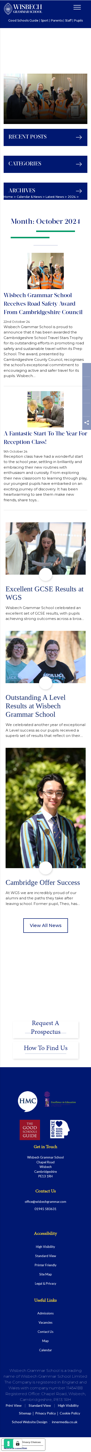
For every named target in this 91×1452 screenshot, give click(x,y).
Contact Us (45, 1332)
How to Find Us (45, 1048)
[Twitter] (86, 384)
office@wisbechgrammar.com (45, 1202)
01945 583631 (45, 1209)
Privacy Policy (45, 1413)
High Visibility (45, 1247)
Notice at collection (15, 1448)
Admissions (45, 1313)
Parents (57, 20)
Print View (14, 1405)
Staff (68, 20)
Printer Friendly (46, 1265)
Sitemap (25, 1413)
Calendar (45, 1350)
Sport (45, 20)
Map (45, 1341)
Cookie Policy (70, 1413)
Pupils (78, 20)
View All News (45, 925)
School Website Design (29, 1422)
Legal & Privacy (45, 1283)
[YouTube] (86, 411)
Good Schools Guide (23, 20)
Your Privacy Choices (28, 1442)
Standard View (45, 1256)
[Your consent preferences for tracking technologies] (17, 1443)
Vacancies (45, 1322)
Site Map (45, 1274)
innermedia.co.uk (64, 1422)
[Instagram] (86, 397)
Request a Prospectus (45, 1027)
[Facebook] (86, 371)
